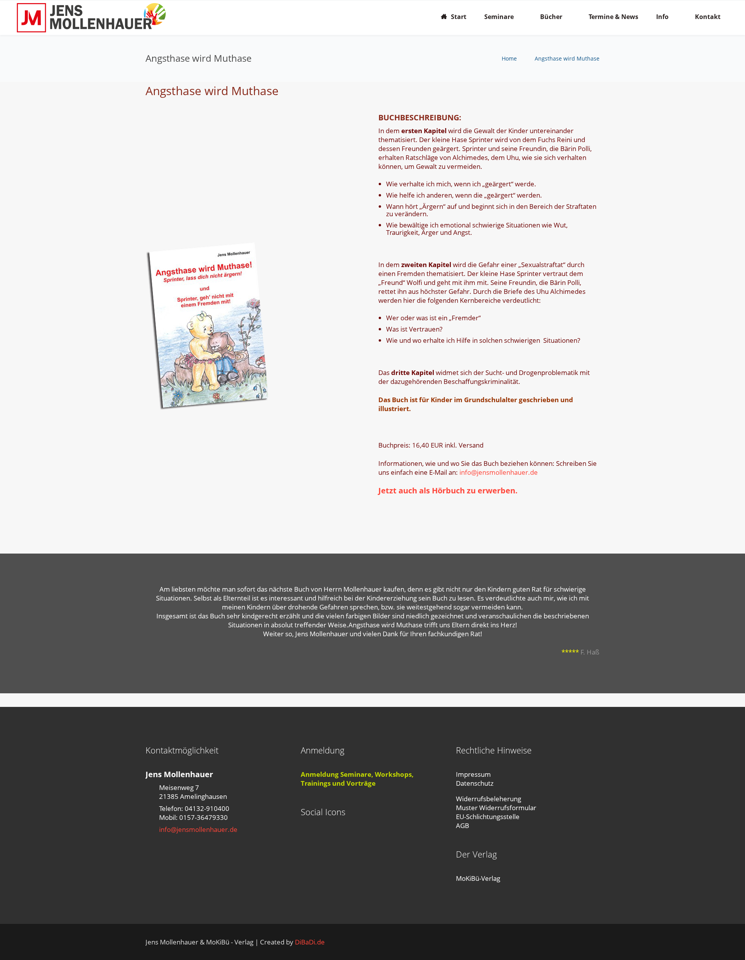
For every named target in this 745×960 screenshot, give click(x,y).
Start (458, 16)
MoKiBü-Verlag (478, 878)
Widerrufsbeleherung (488, 798)
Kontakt (708, 16)
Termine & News (613, 16)
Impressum (473, 774)
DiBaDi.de (310, 941)
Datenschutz (475, 783)
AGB (462, 825)
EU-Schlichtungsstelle (488, 816)
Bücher (551, 16)
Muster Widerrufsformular (496, 807)
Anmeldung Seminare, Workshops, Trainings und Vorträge (357, 779)
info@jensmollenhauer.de (498, 472)
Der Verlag (476, 854)
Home (509, 58)
